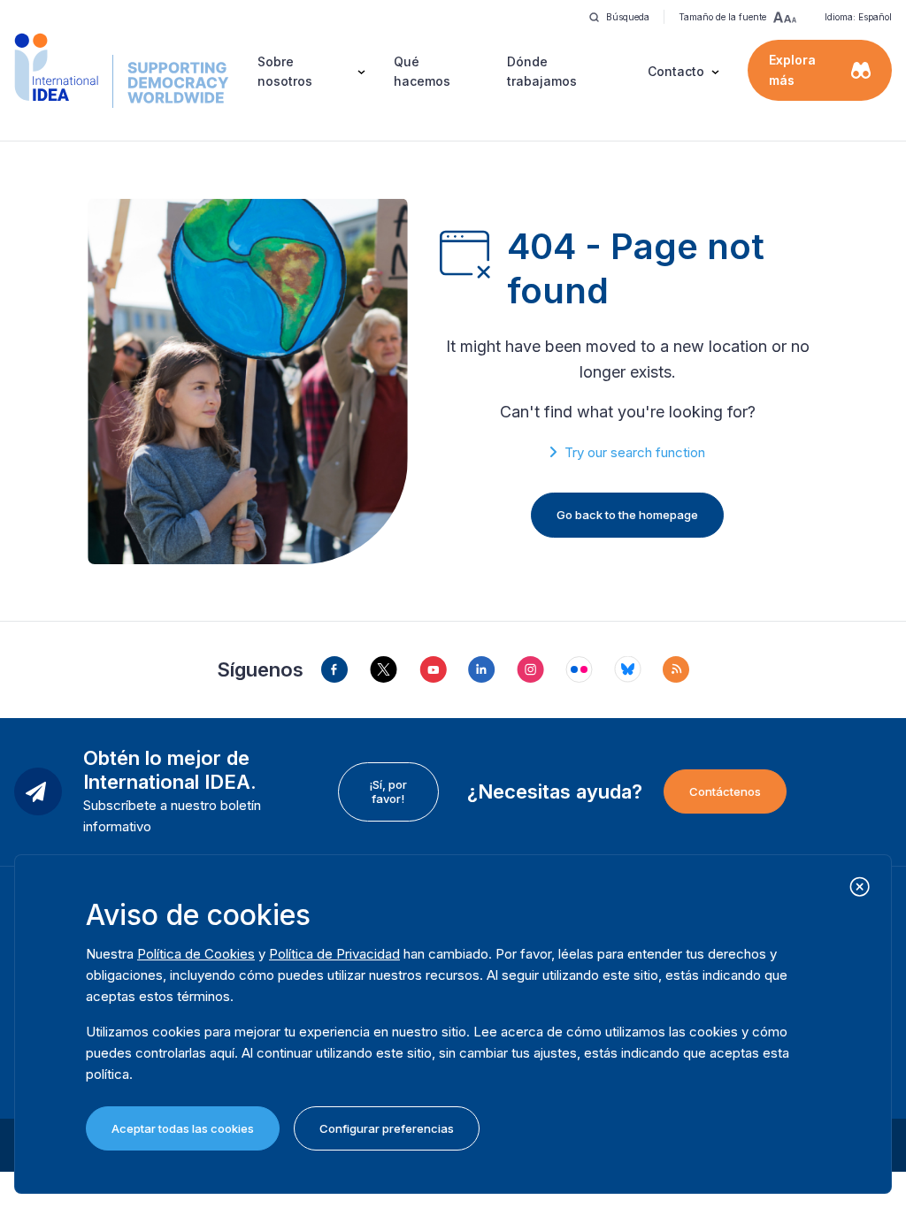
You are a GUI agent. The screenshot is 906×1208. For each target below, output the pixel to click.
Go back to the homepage (627, 515)
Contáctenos (725, 791)
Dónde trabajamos (542, 71)
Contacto (676, 71)
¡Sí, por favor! (388, 791)
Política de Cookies (196, 953)
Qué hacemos (422, 71)
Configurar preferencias (386, 1128)
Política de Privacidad (334, 953)
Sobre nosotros (284, 71)
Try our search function (634, 452)
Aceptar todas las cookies (182, 1128)
